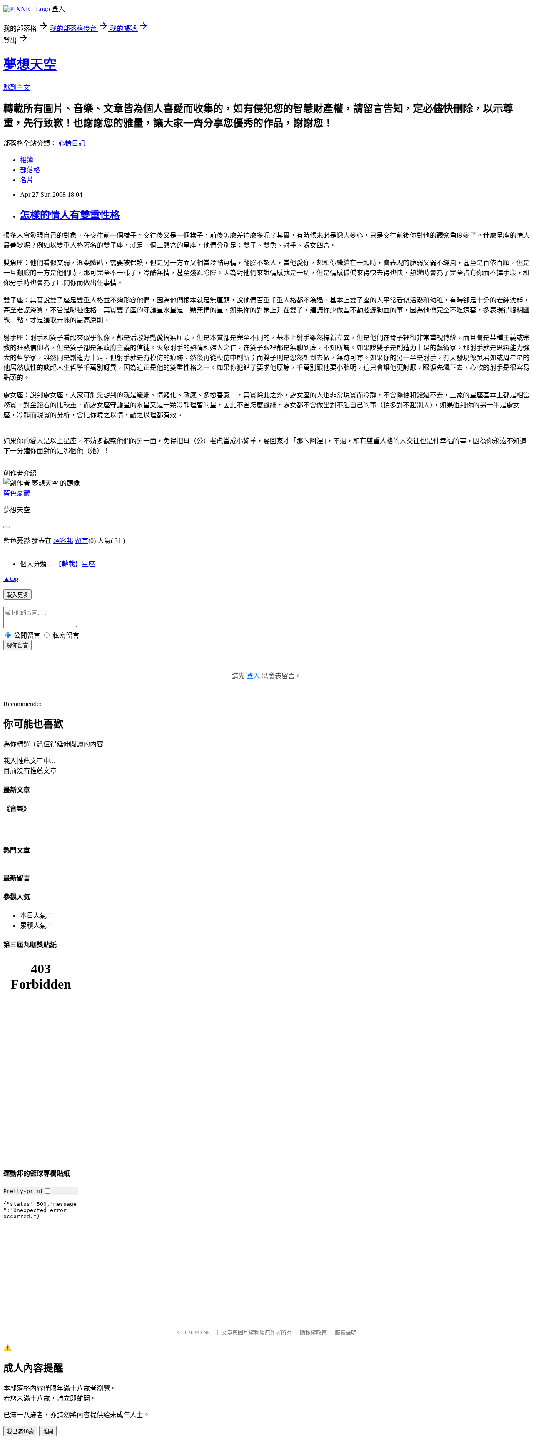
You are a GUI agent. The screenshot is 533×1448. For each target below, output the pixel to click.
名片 (26, 179)
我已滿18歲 (20, 1431)
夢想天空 (30, 64)
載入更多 (17, 595)
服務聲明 (345, 1332)
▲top (10, 578)
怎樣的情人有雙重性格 (70, 215)
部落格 (30, 170)
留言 (81, 540)
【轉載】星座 (75, 564)
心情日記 (71, 143)
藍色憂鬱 (16, 493)
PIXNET (204, 1332)
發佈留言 (17, 645)
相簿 (26, 160)
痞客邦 (63, 540)
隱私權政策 (313, 1332)
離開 (47, 1431)
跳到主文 (16, 87)
